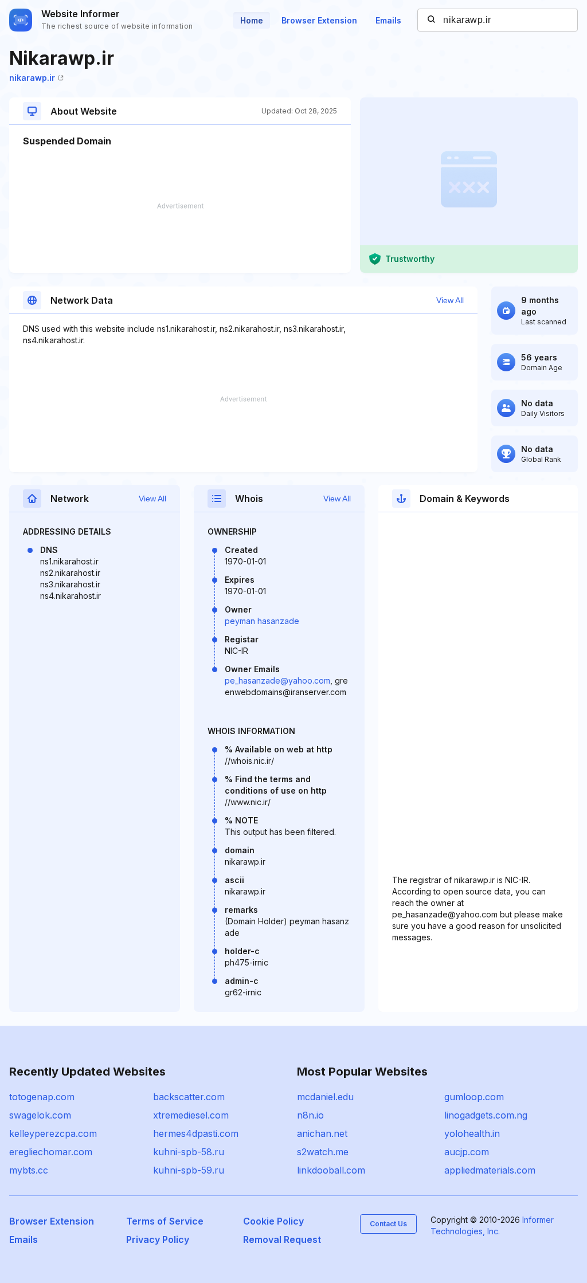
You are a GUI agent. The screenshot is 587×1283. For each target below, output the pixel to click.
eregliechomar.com (50, 1152)
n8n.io (310, 1115)
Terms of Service (165, 1221)
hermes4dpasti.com (195, 1133)
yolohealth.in (472, 1133)
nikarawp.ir (32, 78)
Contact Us (388, 1223)
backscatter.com (189, 1096)
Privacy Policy (157, 1239)
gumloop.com (474, 1096)
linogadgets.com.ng (485, 1115)
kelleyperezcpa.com (53, 1133)
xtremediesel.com (191, 1115)
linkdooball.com (331, 1170)
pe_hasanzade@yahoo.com (277, 680)
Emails (388, 20)
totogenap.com (42, 1096)
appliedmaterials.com (489, 1170)
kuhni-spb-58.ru (188, 1152)
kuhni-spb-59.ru (188, 1170)
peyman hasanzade (262, 621)
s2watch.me (323, 1152)
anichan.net (322, 1133)
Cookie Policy (273, 1221)
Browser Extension (319, 20)
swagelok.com (40, 1115)
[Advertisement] (180, 238)
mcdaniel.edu (325, 1096)
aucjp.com (466, 1152)
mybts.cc (28, 1170)
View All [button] (450, 300)
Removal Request (282, 1239)
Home (251, 20)
